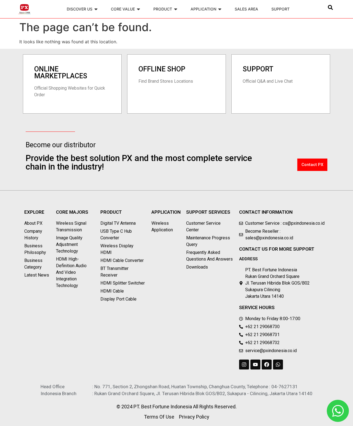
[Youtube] (255, 364)
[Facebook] (267, 364)
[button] (330, 7)
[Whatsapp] (278, 364)
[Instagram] (244, 364)
